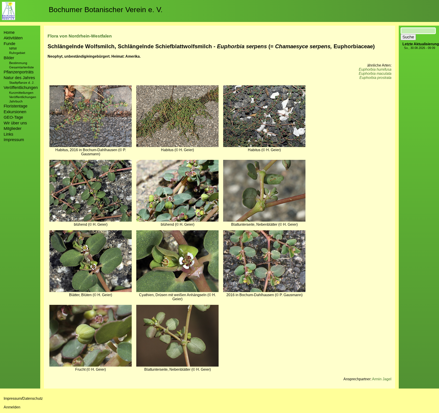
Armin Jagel (381, 379)
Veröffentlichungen (22, 97)
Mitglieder (12, 128)
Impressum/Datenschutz (23, 398)
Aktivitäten (13, 38)
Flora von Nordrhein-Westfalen (80, 36)
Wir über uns (15, 123)
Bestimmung (18, 63)
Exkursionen (15, 112)
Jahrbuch (16, 101)
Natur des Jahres (19, 77)
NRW (13, 48)
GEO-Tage (13, 117)
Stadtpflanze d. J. (21, 82)
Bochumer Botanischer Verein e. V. (106, 9)
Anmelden (12, 407)
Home (9, 32)
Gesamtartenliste (21, 67)
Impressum (14, 139)
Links (8, 134)
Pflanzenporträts (19, 72)
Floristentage (15, 106)
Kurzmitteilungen (21, 92)
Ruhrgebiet (17, 53)
